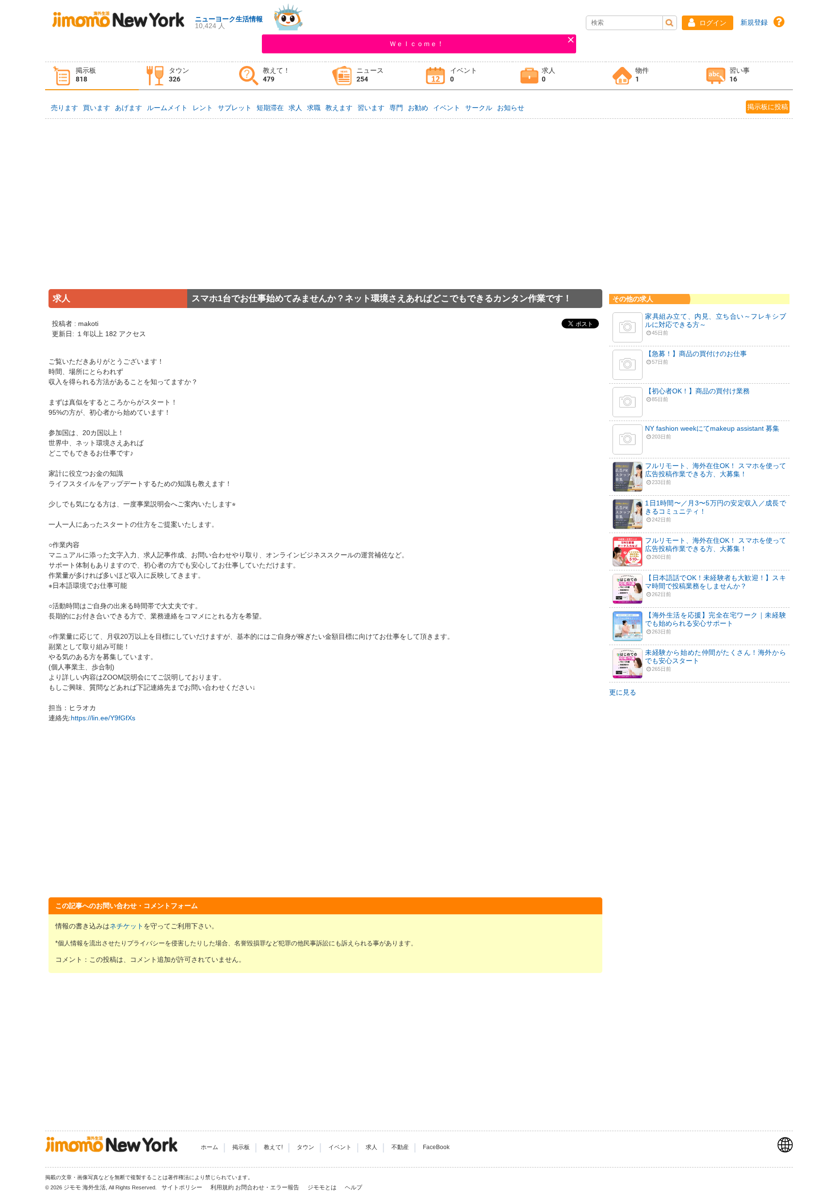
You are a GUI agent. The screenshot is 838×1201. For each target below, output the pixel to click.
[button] (707, 23)
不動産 (400, 1147)
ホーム (209, 1147)
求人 (295, 108)
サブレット (235, 108)
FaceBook (436, 1147)
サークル (478, 108)
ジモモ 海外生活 (85, 1187)
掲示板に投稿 (767, 107)
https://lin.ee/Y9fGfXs (103, 718)
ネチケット (127, 926)
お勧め (418, 108)
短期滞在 (270, 108)
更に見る (622, 692)
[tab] (92, 76)
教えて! (273, 1147)
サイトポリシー (182, 1187)
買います (96, 108)
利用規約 (222, 1187)
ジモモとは (322, 1187)
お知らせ (510, 108)
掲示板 (241, 1147)
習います (371, 108)
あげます (128, 108)
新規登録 (754, 22)
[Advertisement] (325, 218)
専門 (396, 108)
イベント (446, 108)
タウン (305, 1147)
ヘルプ (353, 1187)
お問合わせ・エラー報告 (268, 1187)
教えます (339, 108)
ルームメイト (167, 108)
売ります (64, 108)
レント (203, 108)
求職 (314, 108)
